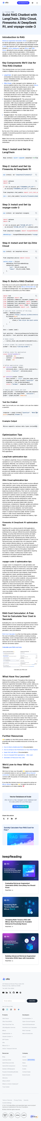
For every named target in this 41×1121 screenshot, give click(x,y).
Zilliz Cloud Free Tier (8, 1024)
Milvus (27, 48)
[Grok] (11, 1009)
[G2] (20, 993)
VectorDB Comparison (8, 1066)
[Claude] (15, 1009)
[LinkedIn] (7, 993)
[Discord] (17, 993)
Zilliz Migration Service (8, 1027)
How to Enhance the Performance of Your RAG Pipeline (21, 750)
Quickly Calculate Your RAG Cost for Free (19, 829)
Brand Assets (26, 1075)
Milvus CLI (5, 1045)
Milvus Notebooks (27, 1033)
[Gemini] (19, 1009)
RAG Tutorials (26, 1030)
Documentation (26, 1018)
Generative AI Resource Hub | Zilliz (14, 757)
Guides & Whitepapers (8, 1069)
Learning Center (6, 1060)
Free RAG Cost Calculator (29, 1027)
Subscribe (32, 1001)
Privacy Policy (18, 1100)
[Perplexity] (7, 1009)
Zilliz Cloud (7, 83)
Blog (3, 1057)
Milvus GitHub (6, 784)
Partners (24, 1066)
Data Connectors (7, 1075)
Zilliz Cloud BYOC (7, 1021)
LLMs (4, 46)
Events (24, 1069)
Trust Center (5, 1087)
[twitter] (3, 819)
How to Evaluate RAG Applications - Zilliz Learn (18, 755)
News (24, 1063)
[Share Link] (15, 819)
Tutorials (7, 12)
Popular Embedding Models (10, 1072)
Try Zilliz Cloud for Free (20, 806)
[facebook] (7, 819)
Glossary (5, 1078)
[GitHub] (14, 993)
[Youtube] (3, 993)
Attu (3, 1042)
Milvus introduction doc (28, 287)
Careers (24, 1060)
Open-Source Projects (28, 1021)
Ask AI (35, 1116)
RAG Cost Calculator (8, 634)
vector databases (13, 48)
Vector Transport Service (9, 1048)
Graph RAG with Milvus (11, 752)
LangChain (7, 75)
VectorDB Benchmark (28, 1024)
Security (26, 1100)
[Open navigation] (37, 2)
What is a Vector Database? (10, 1084)
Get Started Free (23, 3)
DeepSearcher (6, 1033)
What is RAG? (6, 1081)
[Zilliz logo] (5, 3)
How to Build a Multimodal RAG (13, 747)
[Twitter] (10, 993)
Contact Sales (26, 1072)
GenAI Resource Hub (8, 1063)
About (24, 1057)
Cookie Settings (6, 1103)
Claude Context (6, 1036)
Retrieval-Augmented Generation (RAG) (14, 41)
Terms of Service (7, 1100)
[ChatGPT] (3, 1009)
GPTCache (5, 1039)
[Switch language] (32, 2)
